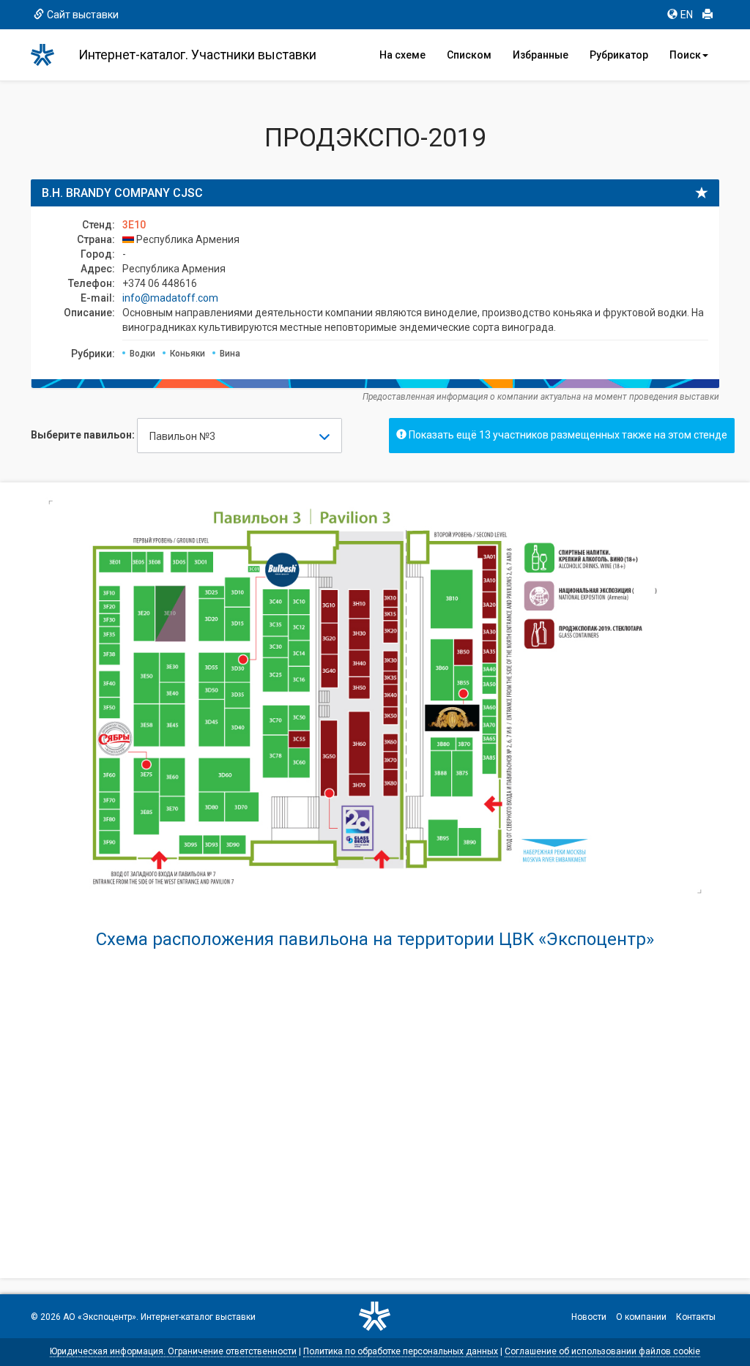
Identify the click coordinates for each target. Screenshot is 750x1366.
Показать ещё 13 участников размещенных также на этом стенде (566, 435)
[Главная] (49, 55)
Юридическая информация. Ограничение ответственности (173, 1351)
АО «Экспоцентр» (99, 1317)
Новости (588, 1317)
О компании (641, 1317)
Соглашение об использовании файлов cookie (602, 1351)
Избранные (540, 55)
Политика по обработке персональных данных (400, 1351)
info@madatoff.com (170, 298)
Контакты (696, 1317)
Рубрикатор (619, 55)
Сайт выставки (83, 14)
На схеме (402, 55)
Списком (469, 55)
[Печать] (707, 14)
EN (686, 14)
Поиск (685, 55)
